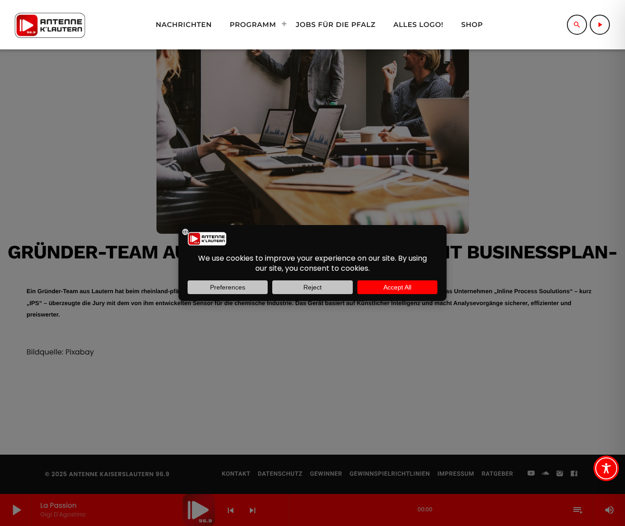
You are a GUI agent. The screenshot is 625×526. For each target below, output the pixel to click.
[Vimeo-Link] (50, 25)
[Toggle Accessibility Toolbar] (606, 468)
